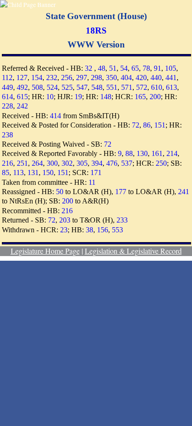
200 (155, 97)
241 (183, 192)
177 (120, 192)
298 (96, 77)
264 (37, 163)
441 (171, 77)
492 (22, 87)
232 (51, 77)
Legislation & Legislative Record (133, 251)
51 (113, 68)
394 (97, 163)
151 (159, 125)
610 (156, 87)
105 (170, 68)
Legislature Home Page (45, 251)
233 (122, 220)
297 (81, 77)
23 (64, 230)
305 (82, 163)
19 (78, 97)
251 (22, 163)
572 (141, 87)
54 (124, 68)
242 (22, 106)
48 (101, 68)
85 (5, 172)
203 (64, 220)
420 (141, 77)
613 (171, 87)
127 (21, 77)
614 (7, 97)
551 (111, 87)
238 (7, 135)
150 (48, 172)
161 (157, 153)
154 (36, 77)
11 (92, 182)
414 (55, 116)
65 (135, 68)
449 (7, 87)
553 (117, 230)
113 (18, 172)
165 (140, 97)
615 (22, 97)
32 (88, 68)
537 (126, 163)
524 (52, 87)
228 (7, 106)
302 (67, 163)
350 (111, 77)
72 (135, 125)
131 (33, 172)
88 (129, 153)
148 (105, 97)
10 (50, 97)
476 (111, 163)
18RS (96, 30)
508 (37, 87)
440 (156, 77)
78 (146, 68)
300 (52, 163)
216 (7, 163)
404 (126, 77)
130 (142, 153)
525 (67, 87)
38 (89, 230)
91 (157, 68)
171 (96, 172)
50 (59, 192)
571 (126, 87)
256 (66, 77)
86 (147, 125)
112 (7, 77)
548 (97, 87)
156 (102, 230)
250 (161, 163)
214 (172, 153)
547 (82, 87)
